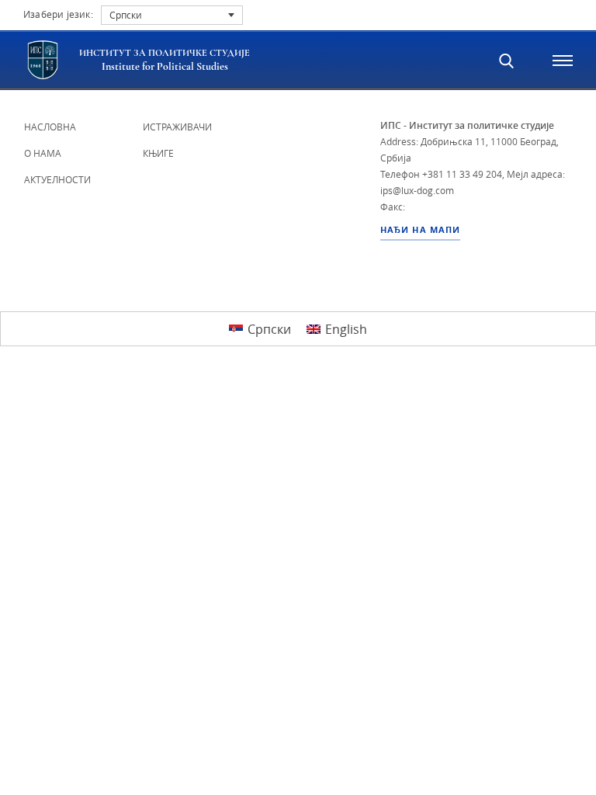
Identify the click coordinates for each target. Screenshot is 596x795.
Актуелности (57, 179)
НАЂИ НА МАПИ (420, 229)
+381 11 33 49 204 (462, 174)
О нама (42, 153)
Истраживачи (177, 126)
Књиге (158, 153)
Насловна (50, 126)
